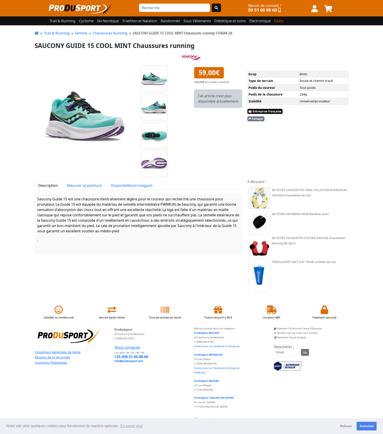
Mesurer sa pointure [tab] (84, 185)
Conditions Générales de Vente (58, 352)
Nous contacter (128, 347)
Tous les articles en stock (165, 317)
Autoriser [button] (367, 426)
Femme (81, 33)
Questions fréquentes (51, 362)
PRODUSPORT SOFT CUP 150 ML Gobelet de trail (304, 262)
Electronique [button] (260, 20)
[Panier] (328, 9)
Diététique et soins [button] (230, 20)
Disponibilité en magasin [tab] (131, 185)
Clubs (278, 20)
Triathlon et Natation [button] (139, 20)
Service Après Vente (112, 317)
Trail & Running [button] (62, 20)
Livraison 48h (271, 317)
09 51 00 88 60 (262, 10)
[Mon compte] (314, 9)
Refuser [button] (346, 426)
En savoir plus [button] (131, 426)
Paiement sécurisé (324, 317)
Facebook (199, 372)
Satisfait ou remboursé (59, 317)
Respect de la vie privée (52, 357)
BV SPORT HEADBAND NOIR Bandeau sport (300, 214)
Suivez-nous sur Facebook (209, 346)
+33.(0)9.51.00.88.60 (131, 356)
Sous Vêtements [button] (197, 20)
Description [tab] (48, 185)
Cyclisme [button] (86, 20)
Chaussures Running (110, 33)
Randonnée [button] (170, 20)
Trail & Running (57, 33)
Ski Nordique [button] (108, 20)
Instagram (234, 346)
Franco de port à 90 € (218, 317)
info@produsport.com (128, 361)
